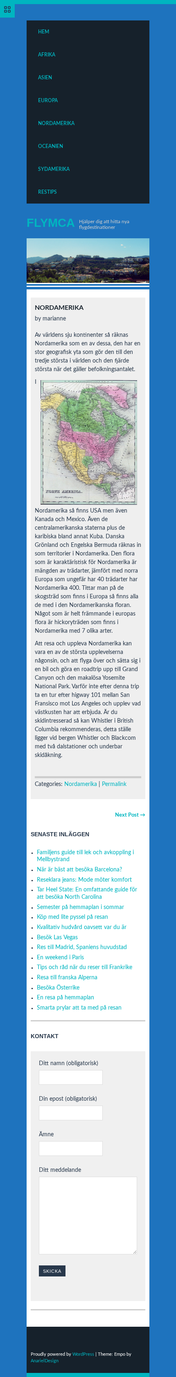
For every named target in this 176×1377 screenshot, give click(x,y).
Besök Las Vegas (57, 937)
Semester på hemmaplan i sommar (80, 907)
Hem (43, 31)
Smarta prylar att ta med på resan (79, 1008)
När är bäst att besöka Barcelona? (79, 870)
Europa (48, 100)
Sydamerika (54, 169)
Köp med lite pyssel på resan (72, 917)
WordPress (83, 1354)
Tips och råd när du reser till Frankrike (84, 967)
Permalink (114, 784)
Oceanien (50, 146)
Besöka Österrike (58, 988)
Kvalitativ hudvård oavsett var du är (81, 927)
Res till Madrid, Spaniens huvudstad (82, 947)
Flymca (51, 222)
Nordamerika (56, 123)
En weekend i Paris (60, 958)
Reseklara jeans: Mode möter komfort (84, 880)
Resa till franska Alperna (67, 978)
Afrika (46, 54)
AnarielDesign (45, 1361)
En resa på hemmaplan (65, 998)
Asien (45, 77)
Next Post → (130, 815)
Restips (47, 192)
